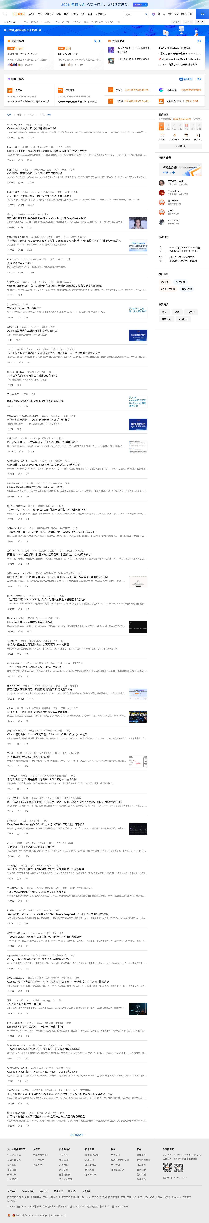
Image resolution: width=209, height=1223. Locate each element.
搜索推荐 (42, 550)
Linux (28, 214)
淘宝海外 (176, 1197)
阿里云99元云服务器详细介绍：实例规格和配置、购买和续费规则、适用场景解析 (79, 101)
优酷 (146, 1197)
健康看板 (141, 1174)
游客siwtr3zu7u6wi (15, 573)
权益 (59, 14)
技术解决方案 (91, 1154)
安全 (39, 146)
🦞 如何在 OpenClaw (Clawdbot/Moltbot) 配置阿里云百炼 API (180, 58)
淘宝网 (25, 1197)
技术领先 (11, 1164)
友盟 (140, 1197)
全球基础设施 (14, 1159)
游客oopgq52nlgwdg (16, 1112)
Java (53, 663)
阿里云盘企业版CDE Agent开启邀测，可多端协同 (145, 101)
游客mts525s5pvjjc (15, 977)
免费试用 (63, 1159)
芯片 (45, 259)
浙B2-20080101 (78, 1206)
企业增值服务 (143, 1159)
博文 (48, 124)
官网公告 (141, 1169)
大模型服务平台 (41, 1154)
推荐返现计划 (117, 1169)
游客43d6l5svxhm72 (16, 730)
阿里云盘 (186, 1197)
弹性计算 (59, 1022)
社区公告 (166, 319)
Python (39, 618)
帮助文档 (89, 1159)
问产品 (56, 22)
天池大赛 (89, 1169)
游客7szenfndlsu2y (15, 371)
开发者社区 (9, 22)
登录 (202, 14)
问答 (51, 281)
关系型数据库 (43, 528)
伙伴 (83, 14)
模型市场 (37, 1164)
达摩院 (167, 1197)
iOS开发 (35, 169)
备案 (176, 14)
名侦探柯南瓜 (13, 281)
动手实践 (66, 22)
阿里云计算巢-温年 (15, 1022)
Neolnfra (11, 618)
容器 (33, 146)
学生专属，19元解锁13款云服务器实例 (74, 96)
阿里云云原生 (13, 146)
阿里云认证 (90, 1174)
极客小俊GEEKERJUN (17, 236)
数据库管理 (65, 528)
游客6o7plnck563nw (16, 505)
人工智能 (38, 124)
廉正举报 (44, 1191)
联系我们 (72, 1191)
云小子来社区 (13, 797)
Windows (37, 214)
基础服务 (141, 1154)
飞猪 (104, 1197)
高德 (129, 1197)
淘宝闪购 (11, 1200)
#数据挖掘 (187, 289)
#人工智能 (180, 282)
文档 (170, 14)
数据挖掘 (55, 977)
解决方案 (49, 14)
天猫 (45, 1197)
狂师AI (10, 708)
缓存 (38, 483)
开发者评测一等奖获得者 (178, 184)
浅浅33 (10, 1000)
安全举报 (58, 1191)
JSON (47, 1112)
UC (134, 1197)
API (40, 191)
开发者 (50, 236)
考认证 (86, 22)
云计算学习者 (13, 550)
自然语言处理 (50, 573)
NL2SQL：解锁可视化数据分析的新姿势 (178, 64)
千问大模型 (38, 1159)
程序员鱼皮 (12, 438)
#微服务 (165, 282)
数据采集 (49, 887)
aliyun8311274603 (15, 483)
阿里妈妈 (96, 1197)
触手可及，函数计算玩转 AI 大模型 (21, 96)
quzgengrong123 (14, 663)
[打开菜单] (5, 14)
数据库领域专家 (174, 203)
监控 (46, 146)
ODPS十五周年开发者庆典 (196, 101)
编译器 (41, 505)
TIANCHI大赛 (97, 22)
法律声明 (11, 1191)
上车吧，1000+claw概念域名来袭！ (175, 47)
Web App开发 (48, 1000)
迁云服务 (141, 1164)
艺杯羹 (10, 753)
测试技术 (58, 460)
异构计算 (37, 259)
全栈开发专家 (173, 213)
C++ (54, 505)
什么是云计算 (14, 1154)
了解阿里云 (100, 14)
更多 (199, 41)
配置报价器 (64, 1174)
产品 (40, 14)
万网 (123, 1197)
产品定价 (63, 1169)
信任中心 (141, 1179)
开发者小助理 (13, 304)
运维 (55, 1112)
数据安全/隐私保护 (66, 573)
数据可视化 (34, 820)
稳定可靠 (11, 1169)
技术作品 (35, 326)
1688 (87, 1197)
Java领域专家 (173, 223)
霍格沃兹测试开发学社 (17, 460)
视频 (33, 304)
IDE (44, 281)
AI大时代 (183, 319)
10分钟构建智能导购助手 (191, 90)
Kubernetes (49, 191)
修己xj (10, 214)
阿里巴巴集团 (14, 1197)
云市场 (74, 14)
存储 (51, 685)
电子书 (191, 312)
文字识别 (34, 775)
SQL (35, 753)
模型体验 (34, 22)
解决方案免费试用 (120, 1159)
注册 (191, 14)
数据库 (28, 753)
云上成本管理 (66, 1179)
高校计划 (115, 1164)
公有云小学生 (13, 1090)
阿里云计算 (113, 1197)
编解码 (34, 797)
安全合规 (11, 1174)
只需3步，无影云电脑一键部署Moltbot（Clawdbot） (180, 53)
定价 (66, 14)
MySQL (54, 528)
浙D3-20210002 (120, 1206)
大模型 (31, 14)
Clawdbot (11, 910)
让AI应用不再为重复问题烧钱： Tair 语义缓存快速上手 (147, 90)
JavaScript (35, 438)
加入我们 (86, 1191)
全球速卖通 (54, 1197)
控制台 (184, 14)
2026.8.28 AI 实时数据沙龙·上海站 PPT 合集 (28, 101)
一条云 (10, 349)
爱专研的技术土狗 (15, 887)
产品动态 (63, 1164)
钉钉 (152, 1197)
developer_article (14, 124)
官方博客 (76, 22)
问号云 (10, 842)
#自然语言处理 (168, 289)
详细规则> (197, 119)
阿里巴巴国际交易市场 (73, 1197)
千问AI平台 (35, 1197)
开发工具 (36, 281)
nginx (33, 191)
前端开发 (46, 438)
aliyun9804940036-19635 (18, 955)
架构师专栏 (12, 820)
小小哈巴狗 (12, 640)
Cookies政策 (28, 1191)
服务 (90, 14)
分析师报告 (13, 1179)
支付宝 (159, 1197)
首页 (26, 22)
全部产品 (63, 1154)
